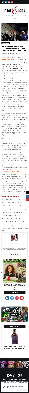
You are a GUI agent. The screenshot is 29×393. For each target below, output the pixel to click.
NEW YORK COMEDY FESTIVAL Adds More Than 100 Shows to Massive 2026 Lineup (14, 285)
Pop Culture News (22, 380)
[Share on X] (27, 192)
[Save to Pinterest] (27, 199)
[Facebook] (11, 255)
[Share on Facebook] (27, 196)
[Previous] (1, 272)
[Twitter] (13, 255)
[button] (14, 18)
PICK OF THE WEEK (14, 326)
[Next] (27, 272)
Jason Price (11, 53)
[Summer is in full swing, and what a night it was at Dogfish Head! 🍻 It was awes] (11, 364)
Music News (5, 43)
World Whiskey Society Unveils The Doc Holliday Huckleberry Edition (14, 347)
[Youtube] (15, 255)
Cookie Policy (5, 387)
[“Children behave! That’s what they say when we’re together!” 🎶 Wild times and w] (18, 364)
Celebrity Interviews (12, 380)
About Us (4, 380)
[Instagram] (17, 255)
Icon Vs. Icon (14, 375)
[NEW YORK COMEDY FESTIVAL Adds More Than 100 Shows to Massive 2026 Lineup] (14, 259)
